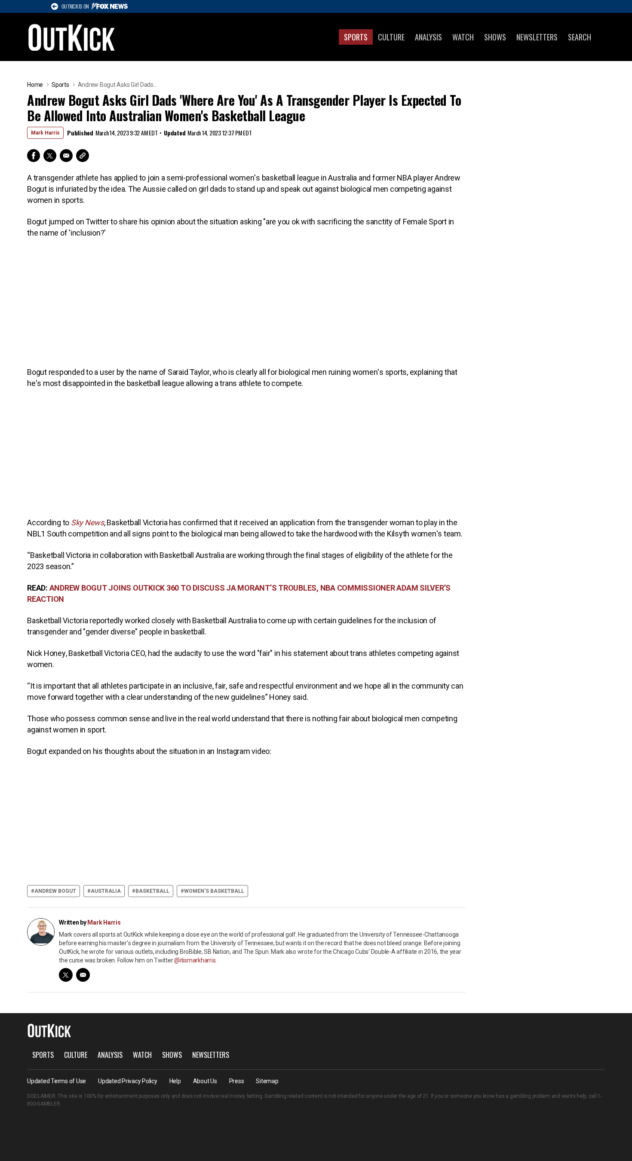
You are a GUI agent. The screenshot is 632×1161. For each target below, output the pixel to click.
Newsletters (537, 37)
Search (579, 37)
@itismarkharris (194, 960)
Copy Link (82, 155)
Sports (356, 37)
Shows (495, 37)
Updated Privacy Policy (127, 1081)
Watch (463, 37)
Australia (106, 891)
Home (35, 84)
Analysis (428, 37)
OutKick (72, 37)
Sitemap (267, 1081)
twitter (66, 975)
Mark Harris (45, 133)
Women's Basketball (214, 891)
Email (66, 155)
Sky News (87, 522)
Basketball (152, 891)
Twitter (49, 155)
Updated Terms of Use (56, 1081)
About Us (205, 1081)
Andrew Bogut (55, 891)
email (83, 975)
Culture (391, 37)
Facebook (33, 155)
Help (175, 1081)
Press (236, 1081)
